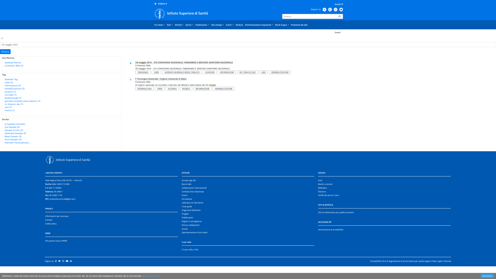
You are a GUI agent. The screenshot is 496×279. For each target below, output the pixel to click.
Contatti (48, 219)
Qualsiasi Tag (11, 79)
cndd (9, 82)
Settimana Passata (15, 133)
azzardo (10, 91)
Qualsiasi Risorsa (13, 62)
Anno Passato (13, 139)
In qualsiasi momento (15, 124)
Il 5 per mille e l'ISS (190, 249)
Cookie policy (51, 223)
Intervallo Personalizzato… (17, 142)
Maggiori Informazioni (150, 276)
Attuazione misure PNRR (56, 240)
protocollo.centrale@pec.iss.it (62, 198)
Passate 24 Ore (14, 130)
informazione (13, 85)
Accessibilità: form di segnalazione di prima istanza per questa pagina (400, 261)
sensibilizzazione (15, 88)
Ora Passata (12, 127)
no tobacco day (14, 104)
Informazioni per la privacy (56, 216)
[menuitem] (159, 24)
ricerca (9, 110)
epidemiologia (13, 98)
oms (8, 107)
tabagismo (142, 72)
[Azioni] (155, 3)
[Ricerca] (340, 16)
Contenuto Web (14, 65)
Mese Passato (13, 136)
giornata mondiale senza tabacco (22, 101)
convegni (11, 95)
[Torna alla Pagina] (2, 38)
